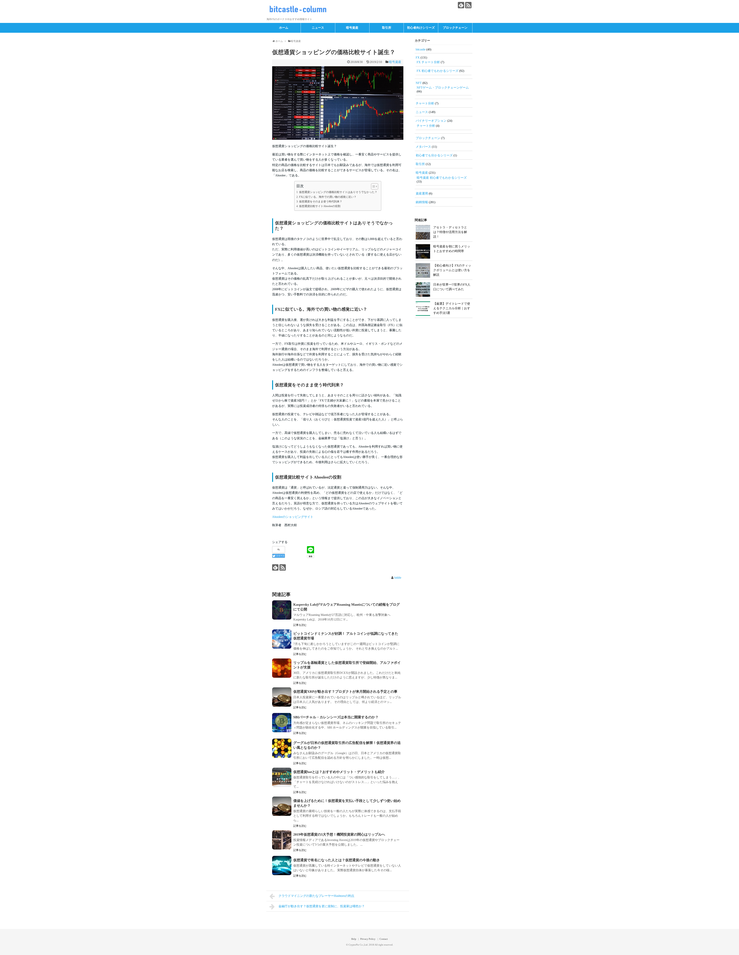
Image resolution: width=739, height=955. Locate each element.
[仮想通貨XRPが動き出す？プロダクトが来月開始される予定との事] (281, 699)
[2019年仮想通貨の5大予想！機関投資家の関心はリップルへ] (281, 842)
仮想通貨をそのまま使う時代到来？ (320, 201)
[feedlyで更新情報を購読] (461, 5)
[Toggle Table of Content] (372, 186)
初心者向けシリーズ (421, 27)
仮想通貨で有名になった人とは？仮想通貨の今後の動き (336, 860)
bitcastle (421, 49)
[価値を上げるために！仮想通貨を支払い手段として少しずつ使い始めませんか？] (281, 808)
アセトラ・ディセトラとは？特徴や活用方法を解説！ (450, 232)
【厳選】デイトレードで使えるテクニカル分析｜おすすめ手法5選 (451, 308)
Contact (384, 939)
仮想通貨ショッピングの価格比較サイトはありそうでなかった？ (338, 192)
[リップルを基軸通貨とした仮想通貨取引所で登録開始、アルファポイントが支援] (281, 670)
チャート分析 (425, 103)
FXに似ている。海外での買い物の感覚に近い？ (327, 196)
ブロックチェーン (455, 27)
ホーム (283, 27)
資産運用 (422, 193)
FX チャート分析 (428, 62)
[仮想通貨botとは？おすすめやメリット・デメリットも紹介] (281, 779)
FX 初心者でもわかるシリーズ (437, 70)
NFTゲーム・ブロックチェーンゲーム (443, 87)
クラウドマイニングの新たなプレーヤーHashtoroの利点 (316, 895)
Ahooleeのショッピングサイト (292, 516)
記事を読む (300, 625)
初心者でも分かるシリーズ (434, 155)
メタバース (423, 146)
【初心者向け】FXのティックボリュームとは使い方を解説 (452, 270)
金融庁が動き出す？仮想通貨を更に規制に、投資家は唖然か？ (321, 906)
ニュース (318, 27)
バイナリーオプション (431, 120)
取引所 (386, 27)
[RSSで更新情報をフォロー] (468, 5)
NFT (419, 83)
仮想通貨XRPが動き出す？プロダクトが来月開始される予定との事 (345, 691)
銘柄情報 (422, 202)
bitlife (397, 577)
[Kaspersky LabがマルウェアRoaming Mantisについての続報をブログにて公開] (281, 612)
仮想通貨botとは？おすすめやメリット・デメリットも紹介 (339, 772)
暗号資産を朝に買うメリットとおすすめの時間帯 (451, 249)
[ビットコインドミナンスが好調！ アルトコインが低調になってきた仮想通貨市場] (281, 641)
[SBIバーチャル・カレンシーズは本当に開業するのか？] (281, 725)
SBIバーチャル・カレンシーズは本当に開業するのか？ (336, 717)
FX (418, 57)
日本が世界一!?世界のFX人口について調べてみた (451, 287)
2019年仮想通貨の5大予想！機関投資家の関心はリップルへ (339, 834)
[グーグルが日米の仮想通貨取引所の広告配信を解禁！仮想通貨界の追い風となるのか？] (281, 750)
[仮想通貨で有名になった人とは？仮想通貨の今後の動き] (281, 868)
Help (353, 939)
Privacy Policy (367, 939)
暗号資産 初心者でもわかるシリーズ (442, 177)
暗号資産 (352, 27)
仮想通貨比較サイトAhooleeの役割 (319, 206)
